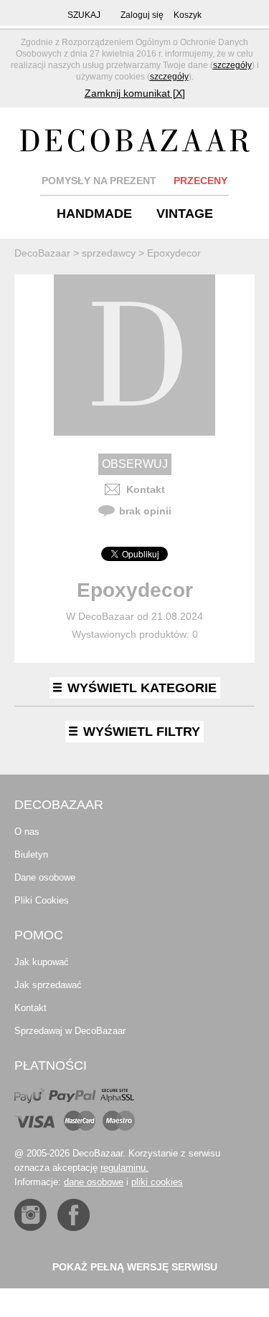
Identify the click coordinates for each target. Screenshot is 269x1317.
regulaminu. (124, 1167)
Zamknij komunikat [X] (135, 93)
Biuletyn (31, 854)
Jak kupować (41, 962)
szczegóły (232, 65)
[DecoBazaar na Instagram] (30, 1215)
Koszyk (188, 15)
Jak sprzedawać (48, 985)
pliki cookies (157, 1182)
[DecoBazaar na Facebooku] (73, 1215)
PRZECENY (200, 180)
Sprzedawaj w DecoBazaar (70, 1030)
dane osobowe (93, 1182)
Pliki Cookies (41, 900)
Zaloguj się (142, 15)
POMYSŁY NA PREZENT (99, 180)
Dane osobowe (44, 877)
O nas (26, 831)
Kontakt (145, 489)
